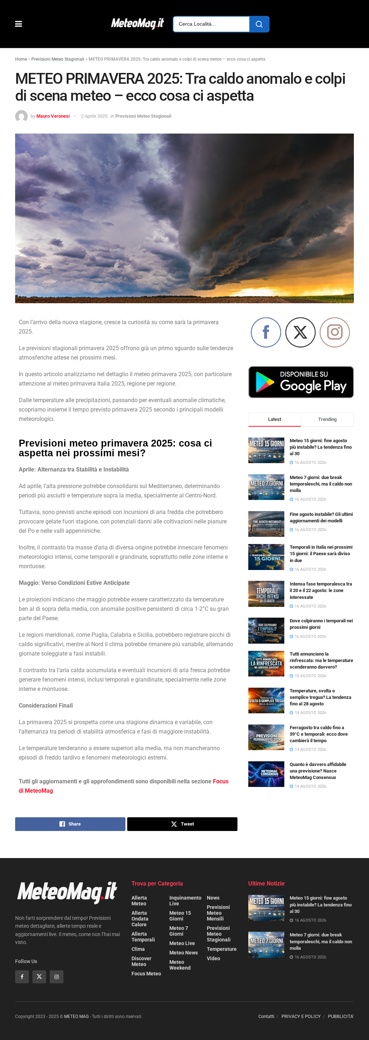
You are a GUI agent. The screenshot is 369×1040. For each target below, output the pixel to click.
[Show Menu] (18, 24)
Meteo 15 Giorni (180, 916)
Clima (138, 949)
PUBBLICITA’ (341, 1016)
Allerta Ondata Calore (140, 918)
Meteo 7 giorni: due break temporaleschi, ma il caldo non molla (321, 484)
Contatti (266, 1016)
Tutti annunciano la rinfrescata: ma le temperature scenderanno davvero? (321, 660)
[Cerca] (259, 24)
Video (213, 958)
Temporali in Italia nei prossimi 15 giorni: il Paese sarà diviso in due (321, 553)
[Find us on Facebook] (22, 976)
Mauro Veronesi (53, 116)
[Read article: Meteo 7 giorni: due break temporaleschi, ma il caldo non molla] (266, 945)
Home (21, 59)
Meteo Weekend (180, 965)
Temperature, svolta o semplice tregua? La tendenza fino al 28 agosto (320, 697)
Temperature (222, 949)
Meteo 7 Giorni (178, 931)
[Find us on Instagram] (56, 976)
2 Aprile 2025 (94, 116)
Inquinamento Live (185, 900)
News (213, 898)
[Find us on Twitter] (39, 976)
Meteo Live (182, 943)
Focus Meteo (146, 973)
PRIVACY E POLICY (301, 1016)
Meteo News (183, 953)
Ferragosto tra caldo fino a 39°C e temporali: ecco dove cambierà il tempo (319, 734)
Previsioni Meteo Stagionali (57, 59)
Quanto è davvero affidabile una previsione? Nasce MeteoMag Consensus (318, 771)
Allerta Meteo (139, 900)
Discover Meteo (141, 961)
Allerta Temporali (143, 937)
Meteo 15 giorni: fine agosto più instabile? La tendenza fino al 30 (321, 447)
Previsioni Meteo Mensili (218, 913)
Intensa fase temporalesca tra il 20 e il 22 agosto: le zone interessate (321, 590)
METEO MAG (76, 1016)
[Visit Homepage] (138, 24)
